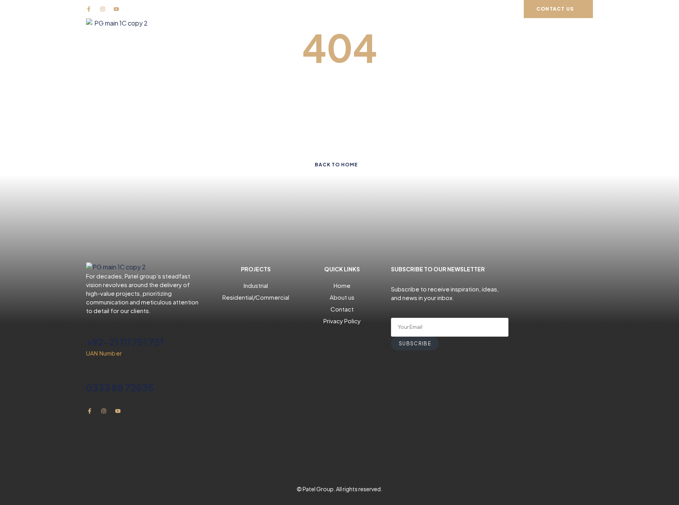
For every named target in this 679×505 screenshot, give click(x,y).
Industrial (256, 285)
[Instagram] (102, 9)
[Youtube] (116, 9)
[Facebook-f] (89, 9)
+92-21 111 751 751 (124, 342)
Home (342, 285)
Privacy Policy (342, 320)
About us (342, 297)
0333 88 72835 (120, 387)
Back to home (336, 165)
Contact (342, 309)
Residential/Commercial (255, 297)
